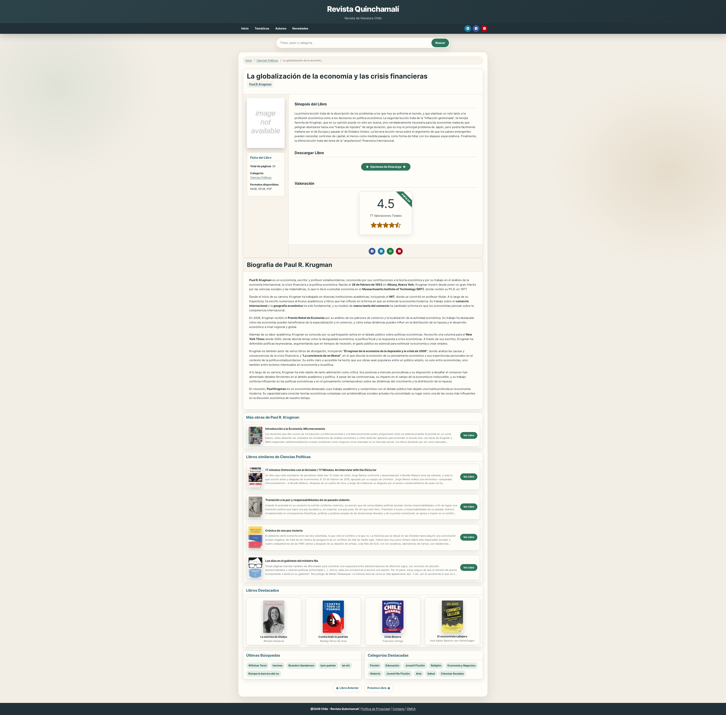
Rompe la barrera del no (263, 673)
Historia (375, 673)
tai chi (346, 665)
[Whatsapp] (390, 251)
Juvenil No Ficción (398, 673)
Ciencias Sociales (452, 673)
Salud (431, 673)
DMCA (411, 709)
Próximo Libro (377, 688)
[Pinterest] (484, 28)
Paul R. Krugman (260, 84)
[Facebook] (476, 28)
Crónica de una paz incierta (284, 530)
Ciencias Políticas (267, 60)
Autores (280, 28)
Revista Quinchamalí (363, 9)
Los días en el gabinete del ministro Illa (291, 561)
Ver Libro (468, 435)
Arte (418, 673)
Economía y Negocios (461, 665)
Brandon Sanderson (301, 665)
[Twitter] (467, 28)
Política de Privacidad (375, 709)
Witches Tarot (257, 665)
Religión (436, 665)
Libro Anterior (349, 688)
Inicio (245, 28)
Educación (392, 665)
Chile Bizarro (392, 636)
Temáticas (262, 28)
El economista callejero (452, 636)
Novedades (300, 28)
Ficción (374, 665)
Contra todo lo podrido (333, 636)
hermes (277, 665)
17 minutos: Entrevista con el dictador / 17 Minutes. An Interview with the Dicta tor (320, 470)
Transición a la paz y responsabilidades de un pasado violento (307, 500)
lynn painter (328, 665)
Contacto (398, 709)
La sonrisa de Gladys (273, 636)
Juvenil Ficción (415, 665)
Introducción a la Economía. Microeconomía (295, 429)
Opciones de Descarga (385, 167)
